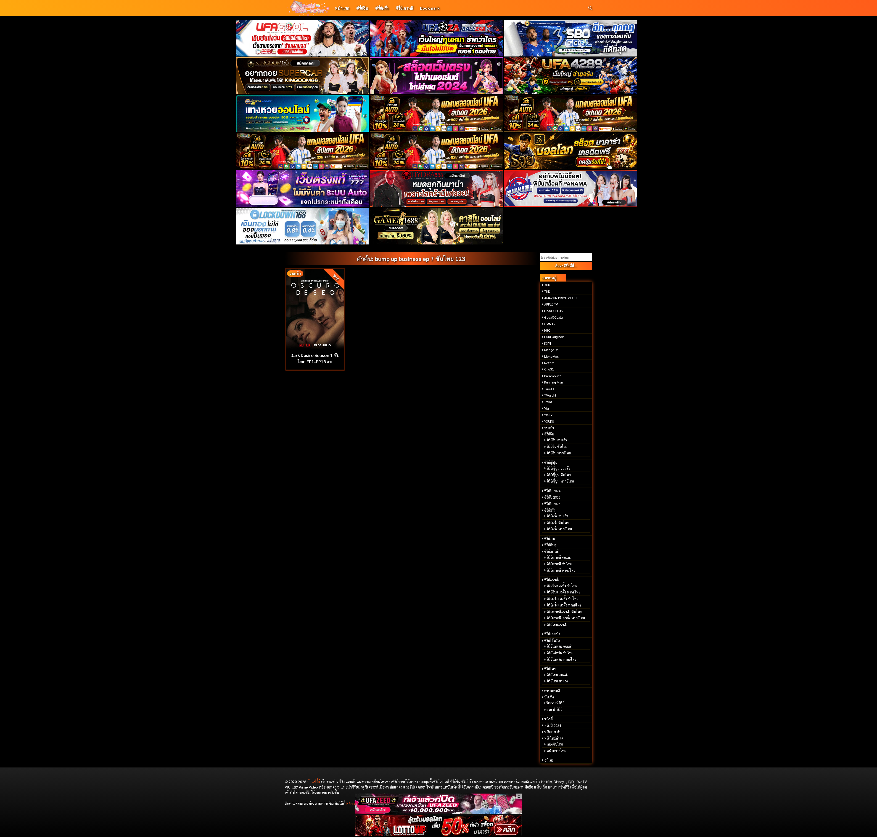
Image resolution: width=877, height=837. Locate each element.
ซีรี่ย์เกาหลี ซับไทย (559, 564)
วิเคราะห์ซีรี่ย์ (555, 703)
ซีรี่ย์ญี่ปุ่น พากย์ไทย (560, 481)
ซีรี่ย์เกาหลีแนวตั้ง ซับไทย (564, 611)
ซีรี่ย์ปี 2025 (552, 497)
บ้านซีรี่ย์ (313, 781)
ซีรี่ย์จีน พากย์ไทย (559, 453)
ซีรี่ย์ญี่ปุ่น (550, 462)
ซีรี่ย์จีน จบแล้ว (557, 440)
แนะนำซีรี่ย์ (554, 709)
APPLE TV (551, 304)
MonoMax (551, 356)
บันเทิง (549, 697)
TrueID (549, 389)
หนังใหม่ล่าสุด (553, 738)
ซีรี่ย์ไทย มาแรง (557, 681)
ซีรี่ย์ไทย (550, 669)
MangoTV (551, 350)
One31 (549, 369)
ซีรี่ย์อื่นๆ (550, 545)
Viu (546, 408)
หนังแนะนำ (552, 732)
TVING (548, 402)
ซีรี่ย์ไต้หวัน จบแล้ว (560, 646)
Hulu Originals (554, 337)
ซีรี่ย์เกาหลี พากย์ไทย (561, 570)
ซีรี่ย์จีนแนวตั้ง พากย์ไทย (563, 592)
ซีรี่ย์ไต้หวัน (552, 640)
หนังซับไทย (555, 744)
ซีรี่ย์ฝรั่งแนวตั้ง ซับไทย (562, 598)
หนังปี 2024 (552, 725)
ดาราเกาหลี (552, 691)
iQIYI (547, 343)
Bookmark (429, 8)
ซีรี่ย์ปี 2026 (552, 504)
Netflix (549, 363)
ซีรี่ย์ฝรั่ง (381, 8)
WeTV (548, 415)
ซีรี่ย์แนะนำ (552, 634)
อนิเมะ (549, 760)
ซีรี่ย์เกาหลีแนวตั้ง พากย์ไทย (566, 618)
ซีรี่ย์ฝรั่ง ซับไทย (558, 522)
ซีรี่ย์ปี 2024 (552, 491)
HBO (547, 330)
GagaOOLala (553, 317)
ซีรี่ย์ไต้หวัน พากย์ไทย (561, 659)
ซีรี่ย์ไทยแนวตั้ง (557, 624)
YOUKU (549, 421)
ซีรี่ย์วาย (549, 539)
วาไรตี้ (548, 719)
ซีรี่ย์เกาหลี (404, 8)
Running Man (553, 382)
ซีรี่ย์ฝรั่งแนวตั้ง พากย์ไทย (564, 605)
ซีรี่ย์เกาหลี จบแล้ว (559, 557)
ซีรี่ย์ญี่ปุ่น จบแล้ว (558, 468)
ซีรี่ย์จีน (362, 8)
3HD (547, 285)
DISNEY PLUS (553, 311)
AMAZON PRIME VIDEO (560, 298)
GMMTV (549, 324)
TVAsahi (550, 395)
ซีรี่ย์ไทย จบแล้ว (557, 675)
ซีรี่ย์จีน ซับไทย (557, 446)
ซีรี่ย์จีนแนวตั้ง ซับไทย (562, 585)
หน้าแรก (342, 8)
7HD (547, 291)
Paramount (552, 376)
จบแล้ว (549, 428)
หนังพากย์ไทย (556, 750)
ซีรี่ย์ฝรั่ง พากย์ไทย (559, 529)
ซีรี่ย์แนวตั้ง (552, 580)
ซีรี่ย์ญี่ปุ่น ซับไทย (559, 475)
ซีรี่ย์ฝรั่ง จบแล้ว (557, 516)
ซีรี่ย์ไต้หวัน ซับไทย (560, 653)
